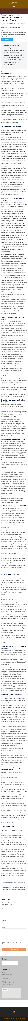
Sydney (23, 1018)
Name (4, 920)
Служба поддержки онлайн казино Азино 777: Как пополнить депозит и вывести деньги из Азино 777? (14, 889)
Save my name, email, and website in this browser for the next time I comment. (13, 943)
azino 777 (3, 137)
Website (4, 933)
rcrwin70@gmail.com (7, 974)
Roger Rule (14, 2)
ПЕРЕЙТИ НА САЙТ (7, 39)
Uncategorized (21, 23)
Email (4, 927)
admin (3, 23)
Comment (4, 908)
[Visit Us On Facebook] (14, 1011)
